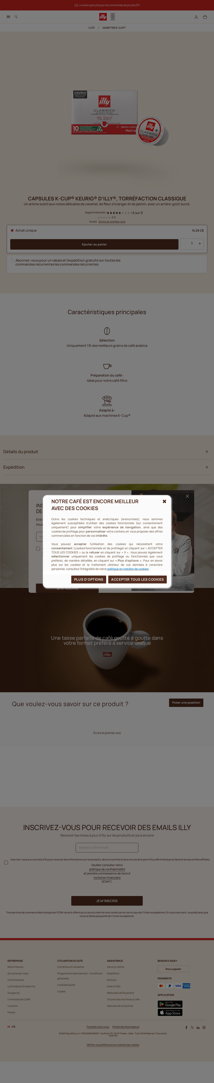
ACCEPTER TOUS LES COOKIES (137, 579)
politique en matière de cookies (128, 569)
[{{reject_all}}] (164, 501)
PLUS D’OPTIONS (88, 579)
